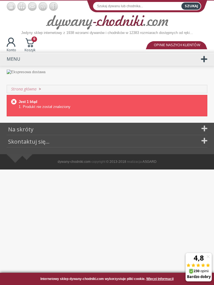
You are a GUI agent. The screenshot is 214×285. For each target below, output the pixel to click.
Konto (11, 50)
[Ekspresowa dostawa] (107, 75)
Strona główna (24, 89)
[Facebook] (53, 6)
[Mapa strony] (21, 6)
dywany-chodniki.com (74, 162)
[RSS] (42, 6)
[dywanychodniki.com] (11, 6)
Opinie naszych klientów (177, 44)
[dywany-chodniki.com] (107, 22)
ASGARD (149, 162)
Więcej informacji (160, 279)
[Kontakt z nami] (32, 6)
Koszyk (30, 45)
